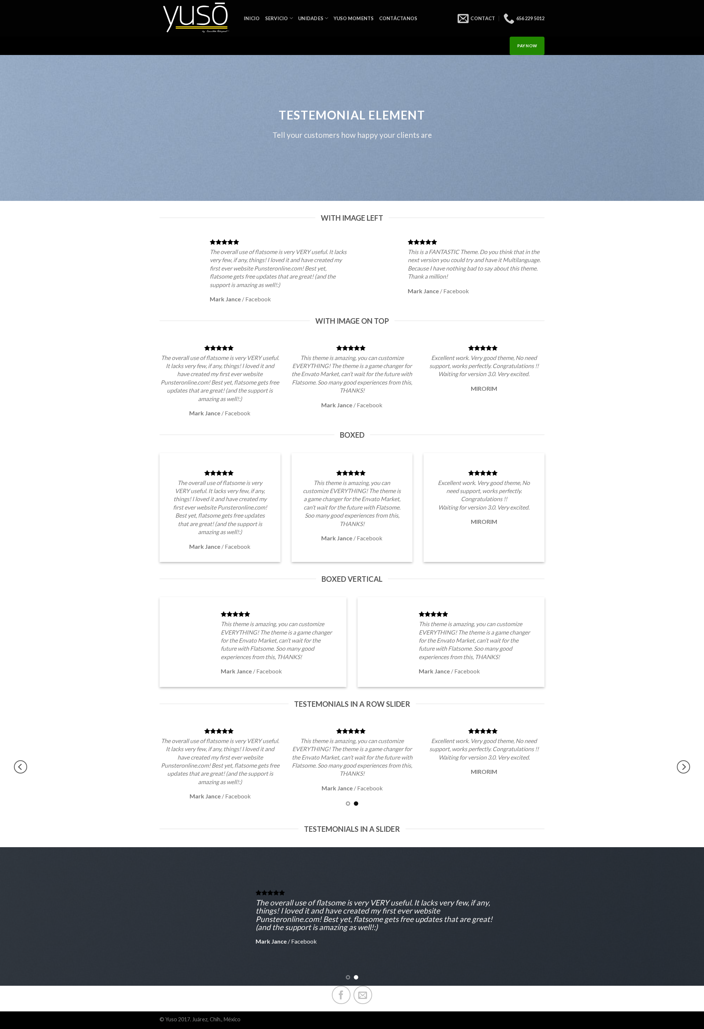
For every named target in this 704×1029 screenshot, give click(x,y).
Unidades (310, 18)
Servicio (276, 18)
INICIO (252, 18)
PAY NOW (527, 45)
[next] (683, 767)
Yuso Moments (354, 18)
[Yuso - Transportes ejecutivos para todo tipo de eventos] (196, 18)
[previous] (20, 767)
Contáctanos (398, 18)
